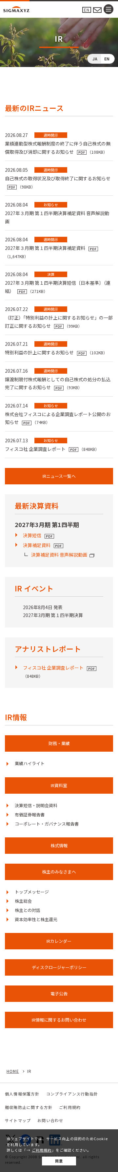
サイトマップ (18, 1120)
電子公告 (59, 993)
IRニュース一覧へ (59, 476)
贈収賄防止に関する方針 (28, 1107)
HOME (13, 1071)
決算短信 (32, 535)
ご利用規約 (42, 1150)
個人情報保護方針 (22, 1093)
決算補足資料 (36, 545)
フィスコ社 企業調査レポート (53, 667)
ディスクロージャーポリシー (59, 967)
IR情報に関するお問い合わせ (59, 1020)
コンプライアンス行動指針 (72, 1093)
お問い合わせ (50, 1120)
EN (86, 9)
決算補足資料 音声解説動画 (59, 554)
